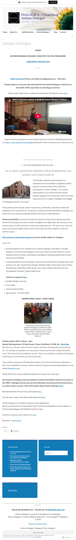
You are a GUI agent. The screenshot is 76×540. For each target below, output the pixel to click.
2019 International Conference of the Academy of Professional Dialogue (20, 468)
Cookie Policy (38, 536)
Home (5, 32)
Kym (65, 93)
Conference (20, 79)
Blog (55, 32)
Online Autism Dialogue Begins (20, 464)
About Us (13, 32)
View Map (65, 344)
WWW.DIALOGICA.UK (56, 510)
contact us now (14, 368)
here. (44, 397)
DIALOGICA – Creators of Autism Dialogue (40, 17)
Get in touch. (16, 420)
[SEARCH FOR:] (56, 453)
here (25, 277)
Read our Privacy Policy (38, 524)
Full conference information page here (18, 237)
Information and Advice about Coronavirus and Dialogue (20, 456)
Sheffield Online (28, 32)
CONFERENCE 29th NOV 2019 (38, 62)
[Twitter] (72, 35)
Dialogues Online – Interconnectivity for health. (19, 461)
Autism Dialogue (43, 32)
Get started (53, 2)
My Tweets (12, 490)
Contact (63, 32)
